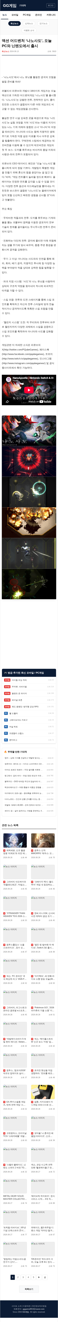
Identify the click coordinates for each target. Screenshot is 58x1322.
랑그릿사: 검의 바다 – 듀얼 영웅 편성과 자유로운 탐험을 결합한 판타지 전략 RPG (24, 776)
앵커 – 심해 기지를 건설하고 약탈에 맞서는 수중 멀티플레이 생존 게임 (24, 758)
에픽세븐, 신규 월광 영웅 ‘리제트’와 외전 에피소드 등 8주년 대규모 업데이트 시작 (15, 852)
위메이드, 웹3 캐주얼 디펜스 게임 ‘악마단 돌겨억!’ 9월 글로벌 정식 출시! (42, 1229)
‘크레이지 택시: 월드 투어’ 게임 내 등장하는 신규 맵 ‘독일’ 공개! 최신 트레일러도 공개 (42, 883)
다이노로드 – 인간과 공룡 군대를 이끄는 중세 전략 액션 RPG (24, 799)
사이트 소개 (16, 1306)
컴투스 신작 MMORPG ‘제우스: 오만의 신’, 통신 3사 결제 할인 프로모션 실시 (42, 852)
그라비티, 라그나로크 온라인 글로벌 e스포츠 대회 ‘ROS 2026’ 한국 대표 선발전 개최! (15, 1009)
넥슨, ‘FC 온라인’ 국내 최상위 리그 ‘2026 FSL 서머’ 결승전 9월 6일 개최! (15, 977)
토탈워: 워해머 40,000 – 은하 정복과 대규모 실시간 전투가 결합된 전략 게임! (24, 805)
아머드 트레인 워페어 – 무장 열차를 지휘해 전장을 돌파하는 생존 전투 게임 (24, 770)
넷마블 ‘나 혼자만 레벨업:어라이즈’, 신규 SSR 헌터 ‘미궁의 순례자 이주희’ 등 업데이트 (42, 1135)
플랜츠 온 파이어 (19, 693)
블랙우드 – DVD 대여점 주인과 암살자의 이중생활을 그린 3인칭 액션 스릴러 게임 (24, 781)
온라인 (38, 15)
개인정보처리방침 (39, 1306)
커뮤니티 (51, 15)
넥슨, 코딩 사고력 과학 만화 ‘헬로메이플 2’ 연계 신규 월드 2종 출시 (42, 1166)
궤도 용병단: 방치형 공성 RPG (25, 706)
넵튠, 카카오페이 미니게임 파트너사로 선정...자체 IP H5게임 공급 (42, 1103)
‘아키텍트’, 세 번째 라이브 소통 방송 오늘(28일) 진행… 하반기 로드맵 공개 (43, 977)
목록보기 (29, 1289)
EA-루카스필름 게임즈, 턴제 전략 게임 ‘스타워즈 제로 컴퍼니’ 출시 (14, 1103)
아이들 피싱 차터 (19, 680)
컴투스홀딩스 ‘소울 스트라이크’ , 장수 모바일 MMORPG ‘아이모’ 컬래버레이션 (14, 946)
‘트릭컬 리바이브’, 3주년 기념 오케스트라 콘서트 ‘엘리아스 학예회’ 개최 (14, 1229)
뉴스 (4, 15)
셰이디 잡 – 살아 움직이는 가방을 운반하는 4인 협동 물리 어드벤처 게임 (24, 811)
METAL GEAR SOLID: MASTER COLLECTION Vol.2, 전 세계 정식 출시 (14, 1197)
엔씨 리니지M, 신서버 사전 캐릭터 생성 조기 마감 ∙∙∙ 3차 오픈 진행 (43, 915)
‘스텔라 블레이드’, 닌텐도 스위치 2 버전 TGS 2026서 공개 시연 (14, 1166)
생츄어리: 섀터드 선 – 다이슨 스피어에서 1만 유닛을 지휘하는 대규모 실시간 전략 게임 (24, 764)
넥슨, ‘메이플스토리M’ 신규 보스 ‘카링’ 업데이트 (42, 1040)
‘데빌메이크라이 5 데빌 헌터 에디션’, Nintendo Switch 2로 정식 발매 (15, 1040)
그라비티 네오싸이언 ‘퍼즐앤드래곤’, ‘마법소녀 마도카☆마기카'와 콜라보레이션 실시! (15, 883)
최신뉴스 (14, 23)
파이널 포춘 (17, 700)
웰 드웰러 (13, 713)
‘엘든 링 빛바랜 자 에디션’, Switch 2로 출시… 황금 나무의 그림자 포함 (42, 946)
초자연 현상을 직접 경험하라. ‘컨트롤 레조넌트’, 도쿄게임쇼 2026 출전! (42, 1072)
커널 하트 (13, 727)
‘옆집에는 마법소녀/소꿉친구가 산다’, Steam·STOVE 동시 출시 (15, 1260)
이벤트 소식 (29, 30)
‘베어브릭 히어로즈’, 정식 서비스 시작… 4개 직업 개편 (43, 1197)
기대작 (22, 5)
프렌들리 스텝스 (16, 733)
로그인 (50, 5)
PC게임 (27, 15)
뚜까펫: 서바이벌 (19, 687)
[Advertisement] (29, 66)
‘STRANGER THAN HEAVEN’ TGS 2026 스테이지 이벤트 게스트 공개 (15, 915)
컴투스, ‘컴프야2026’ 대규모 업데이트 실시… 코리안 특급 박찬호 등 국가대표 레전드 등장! (15, 1072)
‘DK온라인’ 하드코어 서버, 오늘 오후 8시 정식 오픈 (43, 1260)
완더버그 (13, 740)
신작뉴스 (29, 23)
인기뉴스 (43, 23)
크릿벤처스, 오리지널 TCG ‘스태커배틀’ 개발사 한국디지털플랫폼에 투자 (15, 1135)
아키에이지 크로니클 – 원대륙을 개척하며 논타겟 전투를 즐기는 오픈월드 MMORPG (24, 793)
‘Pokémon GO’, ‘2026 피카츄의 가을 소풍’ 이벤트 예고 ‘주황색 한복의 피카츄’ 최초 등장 (42, 1009)
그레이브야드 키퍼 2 (18, 720)
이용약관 (26, 1306)
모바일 (15, 15)
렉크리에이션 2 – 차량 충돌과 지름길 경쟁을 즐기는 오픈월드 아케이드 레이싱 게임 (24, 787)
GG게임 (9, 5)
